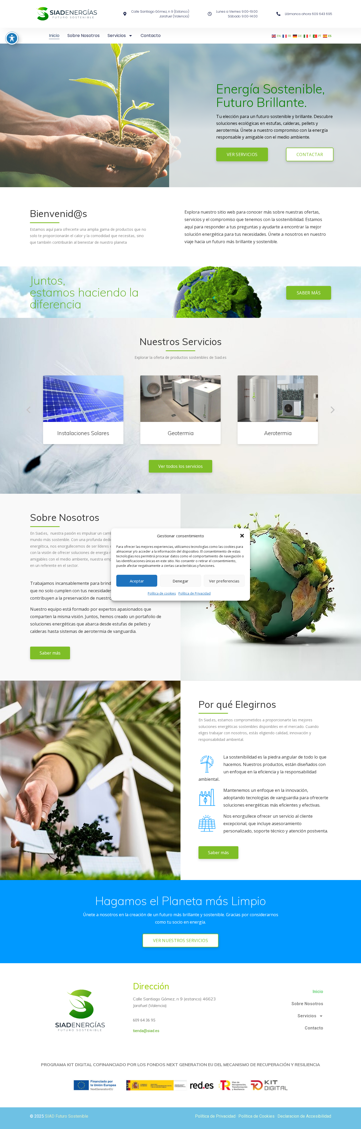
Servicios (117, 35)
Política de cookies (162, 593)
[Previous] (29, 410)
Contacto (151, 35)
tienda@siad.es (146, 1030)
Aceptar (137, 581)
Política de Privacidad (194, 593)
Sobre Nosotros (83, 35)
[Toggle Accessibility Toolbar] (12, 38)
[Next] (332, 410)
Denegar (180, 581)
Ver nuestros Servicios (180, 940)
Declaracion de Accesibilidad (304, 1116)
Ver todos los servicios (180, 466)
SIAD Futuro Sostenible (66, 1116)
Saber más (309, 293)
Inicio (54, 35)
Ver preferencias (224, 581)
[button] (242, 535)
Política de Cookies (256, 1116)
